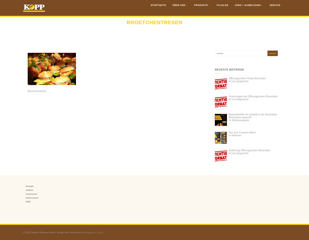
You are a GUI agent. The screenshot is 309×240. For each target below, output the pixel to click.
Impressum (31, 194)
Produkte (201, 5)
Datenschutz (32, 198)
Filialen (222, 5)
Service (275, 5)
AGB (28, 201)
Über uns (179, 5)
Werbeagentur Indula (92, 232)
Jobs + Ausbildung (248, 5)
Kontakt (29, 186)
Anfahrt (29, 190)
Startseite (158, 5)
